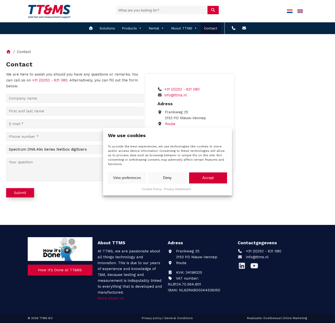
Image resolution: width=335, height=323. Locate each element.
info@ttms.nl (175, 95)
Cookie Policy (152, 189)
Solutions (107, 28)
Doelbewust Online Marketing (285, 318)
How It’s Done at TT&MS (60, 270)
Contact (210, 28)
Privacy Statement (177, 189)
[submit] (213, 10)
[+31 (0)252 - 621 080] (233, 28)
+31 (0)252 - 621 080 (181, 89)
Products (129, 28)
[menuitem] (289, 11)
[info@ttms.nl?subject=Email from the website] (244, 28)
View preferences (127, 178)
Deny (167, 178)
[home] (91, 28)
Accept (208, 178)
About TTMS (181, 28)
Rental (154, 28)
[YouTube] (255, 267)
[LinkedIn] (244, 267)
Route (169, 124)
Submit (20, 193)
